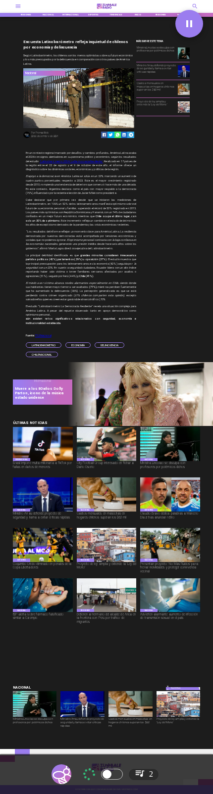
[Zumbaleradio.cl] (195, 9)
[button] (43, 345)
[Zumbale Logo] (106, 9)
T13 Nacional (43, 335)
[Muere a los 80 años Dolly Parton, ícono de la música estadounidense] (138, 425)
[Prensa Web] (26, 137)
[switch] (112, 774)
